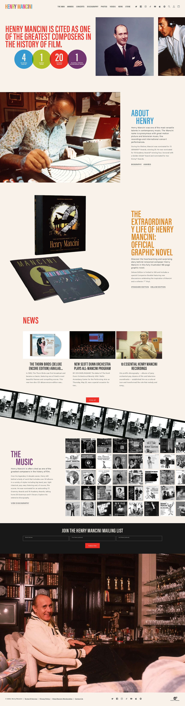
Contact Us (79, 699)
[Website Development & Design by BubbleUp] (175, 699)
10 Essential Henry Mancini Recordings (139, 366)
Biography (136, 164)
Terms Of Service (31, 699)
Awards (147, 164)
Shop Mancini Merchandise (62, 699)
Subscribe (92, 545)
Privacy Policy (45, 699)
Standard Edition (140, 287)
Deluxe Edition (158, 287)
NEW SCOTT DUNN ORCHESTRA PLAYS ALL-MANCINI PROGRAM (92, 366)
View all (92, 400)
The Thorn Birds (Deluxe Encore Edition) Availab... (46, 366)
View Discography (20, 503)
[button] (169, 6)
